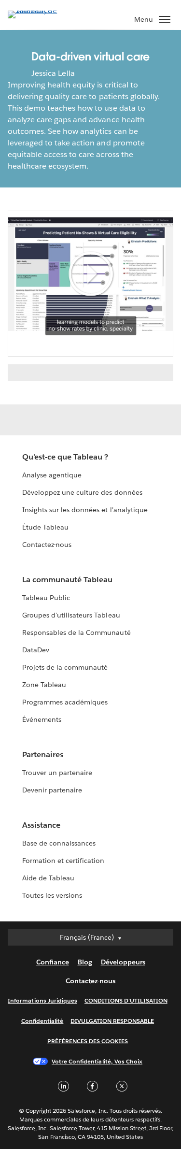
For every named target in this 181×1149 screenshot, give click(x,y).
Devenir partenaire (52, 790)
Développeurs (123, 962)
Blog (85, 962)
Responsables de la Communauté (76, 632)
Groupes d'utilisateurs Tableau (71, 615)
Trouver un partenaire (57, 772)
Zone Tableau (44, 684)
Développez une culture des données (82, 492)
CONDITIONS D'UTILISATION (125, 1000)
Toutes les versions (52, 895)
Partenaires (42, 754)
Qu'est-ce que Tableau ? (65, 457)
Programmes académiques (65, 702)
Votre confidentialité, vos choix (97, 1061)
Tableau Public (46, 597)
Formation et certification (63, 860)
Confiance (52, 962)
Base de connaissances (59, 843)
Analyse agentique (52, 475)
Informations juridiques (42, 1000)
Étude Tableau (45, 527)
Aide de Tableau (48, 878)
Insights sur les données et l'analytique (85, 509)
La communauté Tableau (67, 579)
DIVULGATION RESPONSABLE (112, 1021)
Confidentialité (42, 1021)
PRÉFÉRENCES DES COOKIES (87, 1041)
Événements (41, 719)
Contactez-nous (46, 544)
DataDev (35, 650)
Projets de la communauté (65, 667)
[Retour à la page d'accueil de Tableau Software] (41, 10)
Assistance (41, 825)
